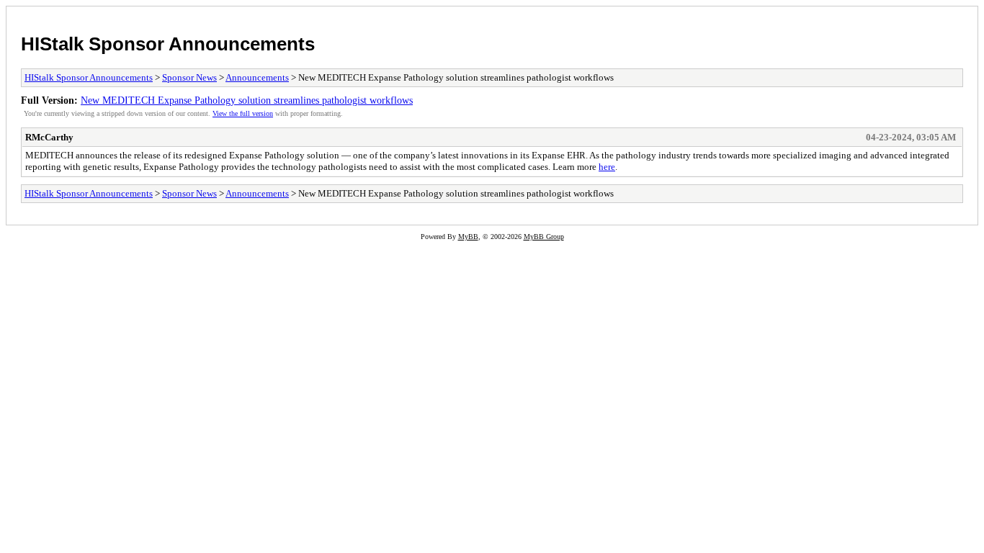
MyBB (468, 236)
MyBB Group (544, 236)
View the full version (243, 113)
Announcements (257, 77)
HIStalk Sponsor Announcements (168, 44)
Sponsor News (189, 77)
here (607, 166)
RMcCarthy (49, 137)
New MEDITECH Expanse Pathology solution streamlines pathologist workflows (247, 100)
